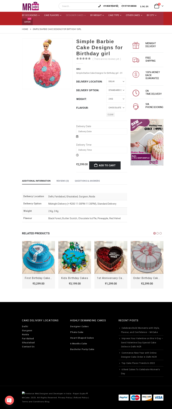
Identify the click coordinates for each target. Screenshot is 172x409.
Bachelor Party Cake (82, 349)
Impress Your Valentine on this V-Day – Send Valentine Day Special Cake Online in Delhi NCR (142, 342)
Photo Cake (76, 332)
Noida (25, 334)
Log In (144, 6)
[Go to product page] (38, 257)
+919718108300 (128, 6)
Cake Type (113, 15)
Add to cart (107, 165)
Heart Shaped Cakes (82, 338)
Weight (81, 99)
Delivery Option (87, 90)
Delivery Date (83, 126)
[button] (154, 233)
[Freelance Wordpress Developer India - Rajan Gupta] (53, 393)
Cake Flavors (51, 15)
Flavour (82, 107)
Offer (27, 20)
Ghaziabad (28, 342)
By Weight (96, 15)
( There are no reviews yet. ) (107, 59)
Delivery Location (89, 81)
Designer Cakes (75, 15)
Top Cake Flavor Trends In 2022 (138, 363)
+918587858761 (110, 6)
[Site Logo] (30, 6)
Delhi (25, 326)
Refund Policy (81, 397)
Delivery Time (84, 144)
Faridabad (28, 338)
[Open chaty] (9, 400)
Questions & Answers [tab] (87, 181)
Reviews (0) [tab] (62, 181)
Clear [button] (110, 115)
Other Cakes (133, 15)
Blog (47, 401)
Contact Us (28, 346)
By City (150, 15)
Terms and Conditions (33, 401)
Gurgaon (27, 330)
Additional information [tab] (36, 181)
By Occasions (29, 15)
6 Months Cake (78, 343)
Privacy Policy (65, 397)
